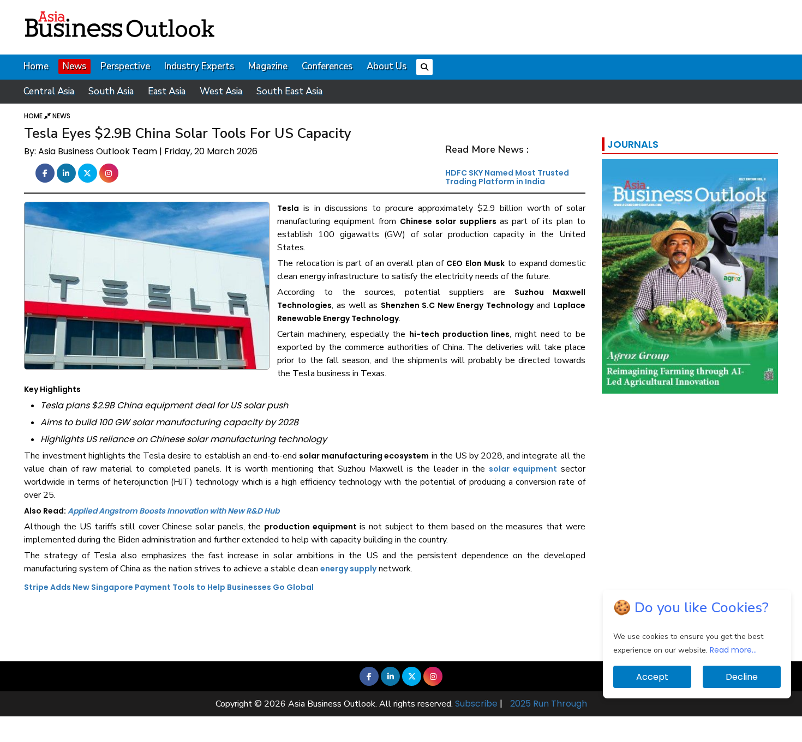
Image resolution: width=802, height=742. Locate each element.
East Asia (166, 91)
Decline (742, 677)
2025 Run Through (548, 703)
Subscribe (476, 703)
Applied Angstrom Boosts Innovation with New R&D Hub (173, 510)
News (74, 66)
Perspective (125, 66)
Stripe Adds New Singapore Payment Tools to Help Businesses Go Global (169, 587)
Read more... (733, 649)
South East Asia (289, 91)
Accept (652, 677)
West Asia (221, 91)
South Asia (111, 91)
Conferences (327, 66)
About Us (386, 66)
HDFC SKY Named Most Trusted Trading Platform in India (507, 176)
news (61, 115)
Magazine (268, 66)
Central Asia (48, 91)
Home (36, 66)
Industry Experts (199, 66)
